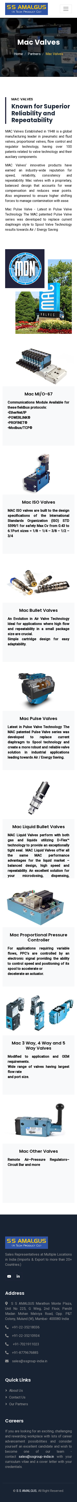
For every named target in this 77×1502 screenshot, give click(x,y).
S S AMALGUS (26, 1491)
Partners (34, 54)
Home (18, 54)
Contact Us (17, 1397)
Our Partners (18, 1404)
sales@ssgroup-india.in (29, 1361)
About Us (16, 1391)
